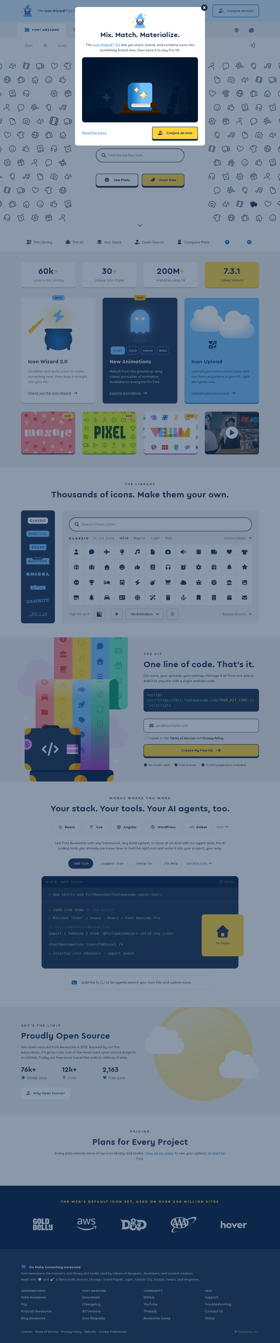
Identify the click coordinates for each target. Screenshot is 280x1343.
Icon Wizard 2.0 (106, 45)
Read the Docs (94, 133)
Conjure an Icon (178, 133)
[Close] (204, 7)
